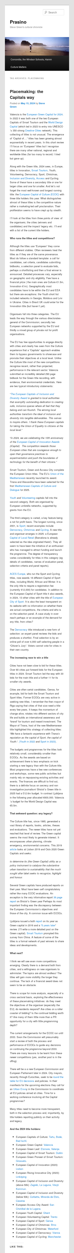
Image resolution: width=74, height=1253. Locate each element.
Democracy (16, 529)
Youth (13, 498)
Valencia (48, 1145)
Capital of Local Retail (22, 537)
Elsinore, (45, 1149)
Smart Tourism (39, 170)
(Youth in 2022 (27, 741)
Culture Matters (18, 66)
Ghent (46, 1213)
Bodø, (58, 1137)
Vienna (56, 1232)
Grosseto (21, 1161)
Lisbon (19, 1169)
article (13, 849)
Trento (53, 1217)
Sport (22, 526)
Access (40, 178)
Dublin (59, 1153)
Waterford (53, 1229)
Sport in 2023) (48, 741)
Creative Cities (33, 130)
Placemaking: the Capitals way (26, 94)
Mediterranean (22, 486)
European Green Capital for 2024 (44, 114)
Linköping (21, 1177)
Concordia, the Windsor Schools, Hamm (31, 59)
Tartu (51, 1137)
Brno (53, 1225)
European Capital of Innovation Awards (38, 442)
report (38, 921)
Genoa (49, 1221)
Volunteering (29, 498)
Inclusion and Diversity (22, 178)
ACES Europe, (18, 574)
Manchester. (54, 1236)
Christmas (29, 529)
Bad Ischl (21, 1141)
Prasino (18, 22)
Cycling (44, 529)
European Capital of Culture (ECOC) (39, 194)
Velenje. (55, 1149)
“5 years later (48, 925)
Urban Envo (19, 1089)
